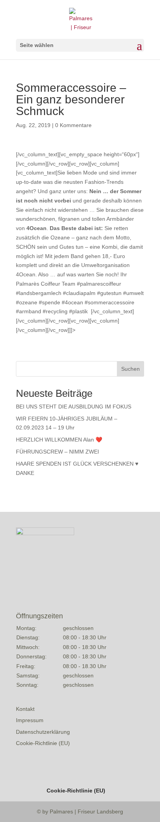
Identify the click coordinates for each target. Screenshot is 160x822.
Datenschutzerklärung (43, 732)
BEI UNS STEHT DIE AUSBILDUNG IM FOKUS (73, 406)
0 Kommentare (73, 125)
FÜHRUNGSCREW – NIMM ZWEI (57, 452)
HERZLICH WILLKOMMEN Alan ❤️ (59, 439)
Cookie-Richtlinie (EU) (43, 743)
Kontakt (25, 709)
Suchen (130, 369)
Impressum (29, 720)
